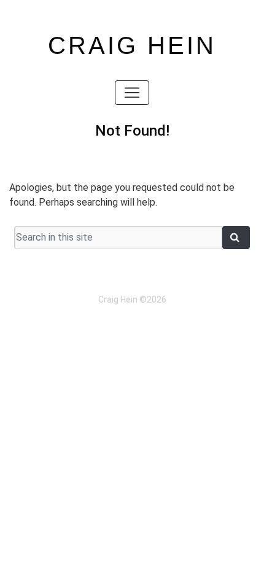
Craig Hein (132, 45)
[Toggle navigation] (132, 92)
